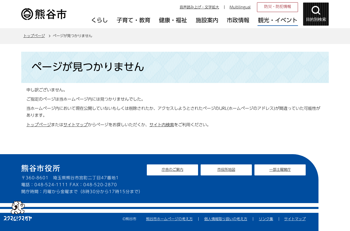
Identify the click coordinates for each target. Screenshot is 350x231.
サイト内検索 (161, 125)
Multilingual (240, 7)
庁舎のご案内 (172, 169)
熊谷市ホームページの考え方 (169, 219)
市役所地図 (226, 169)
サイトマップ (75, 125)
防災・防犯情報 (277, 6)
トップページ (34, 36)
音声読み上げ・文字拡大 (199, 7)
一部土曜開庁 (280, 169)
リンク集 (266, 219)
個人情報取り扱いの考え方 (225, 219)
